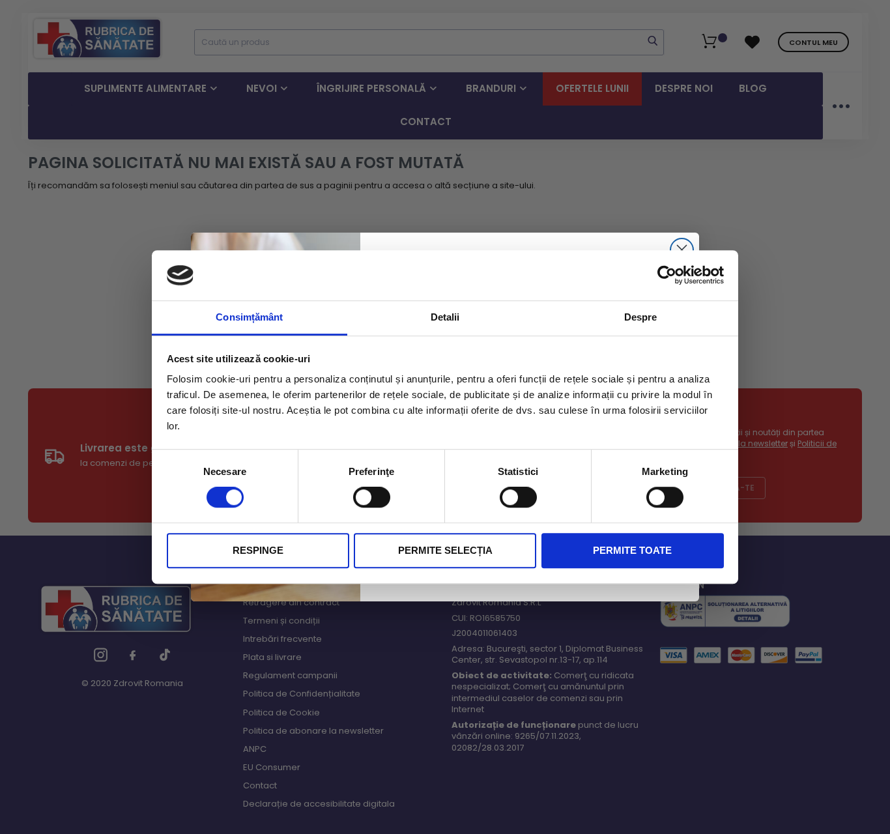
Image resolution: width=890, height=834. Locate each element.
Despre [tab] (640, 317)
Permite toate (632, 550)
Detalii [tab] (445, 317)
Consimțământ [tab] (249, 317)
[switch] (371, 497)
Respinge (258, 550)
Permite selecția (445, 550)
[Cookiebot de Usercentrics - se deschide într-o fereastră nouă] (667, 275)
